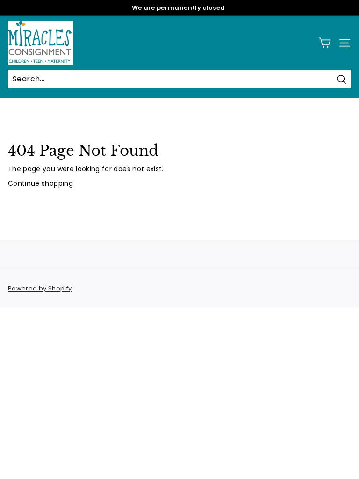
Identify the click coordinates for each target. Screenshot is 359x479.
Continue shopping (40, 183)
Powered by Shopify (40, 288)
